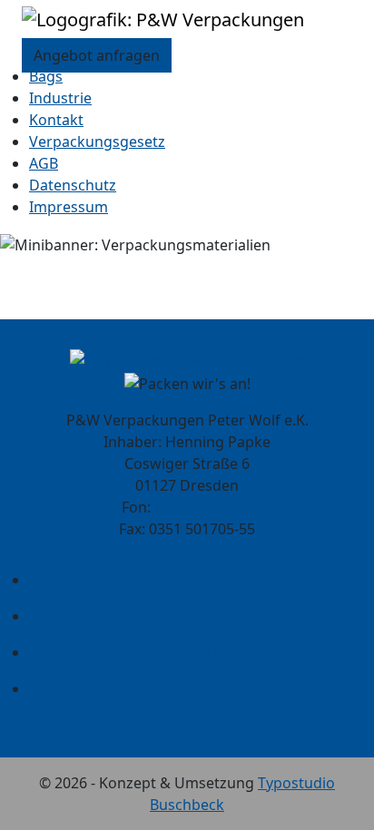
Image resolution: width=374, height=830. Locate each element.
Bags (46, 76)
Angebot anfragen (97, 55)
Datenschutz (72, 185)
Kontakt (56, 120)
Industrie (60, 98)
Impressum (68, 207)
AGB (43, 163)
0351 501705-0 (203, 507)
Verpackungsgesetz (97, 141)
